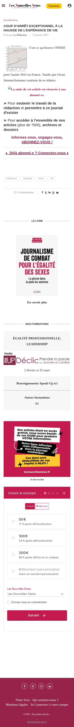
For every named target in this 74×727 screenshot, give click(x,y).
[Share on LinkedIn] (49, 192)
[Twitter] (33, 686)
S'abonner (53, 6)
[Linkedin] (50, 686)
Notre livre (23, 700)
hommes (27, 178)
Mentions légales (17, 704)
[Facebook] (24, 686)
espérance (11, 178)
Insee (41, 178)
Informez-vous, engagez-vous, (37, 137)
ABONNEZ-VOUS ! (37, 142)
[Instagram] (41, 686)
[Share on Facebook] (42, 192)
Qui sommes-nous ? (45, 700)
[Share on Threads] (53, 192)
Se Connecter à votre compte (49, 704)
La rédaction (20, 35)
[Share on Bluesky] (57, 192)
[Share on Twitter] (46, 192)
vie (52, 178)
